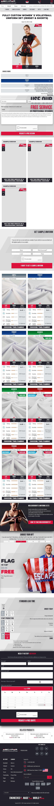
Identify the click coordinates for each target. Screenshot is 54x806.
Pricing (7, 9)
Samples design (16, 9)
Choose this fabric (14, 327)
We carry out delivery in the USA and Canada (40, 793)
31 (15, 707)
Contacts (13, 766)
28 (44, 705)
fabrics (25, 9)
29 (51, 705)
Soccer (4, 772)
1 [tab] (13, 303)
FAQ (11, 769)
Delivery (12, 778)
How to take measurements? (40, 522)
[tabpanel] (27, 44)
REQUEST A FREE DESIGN (27, 133)
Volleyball (5, 766)
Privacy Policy (13, 775)
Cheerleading (6, 775)
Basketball (5, 763)
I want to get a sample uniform (32, 265)
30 (7, 707)
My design (13, 781)
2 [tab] (15, 303)
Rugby (4, 778)
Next (40, 44)
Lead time (46, 9)
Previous (13, 44)
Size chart (32, 9)
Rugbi (4, 781)
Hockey (4, 769)
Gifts (39, 9)
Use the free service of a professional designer (14, 180)
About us (12, 763)
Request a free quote (27, 720)
